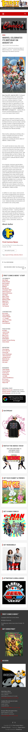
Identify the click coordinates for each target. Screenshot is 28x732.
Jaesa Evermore (6, 355)
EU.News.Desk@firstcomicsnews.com (9, 715)
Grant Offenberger (7, 354)
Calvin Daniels (5, 369)
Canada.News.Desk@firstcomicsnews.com (10, 707)
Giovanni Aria (5, 374)
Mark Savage (5, 298)
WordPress (19, 729)
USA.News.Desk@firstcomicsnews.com (9, 697)
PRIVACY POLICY (6, 727)
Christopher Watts (7, 290)
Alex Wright (5, 280)
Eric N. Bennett (6, 351)
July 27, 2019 (5, 45)
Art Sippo (4, 330)
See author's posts (9, 250)
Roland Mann (5, 338)
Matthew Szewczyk (7, 390)
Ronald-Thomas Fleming (8, 340)
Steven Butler (5, 342)
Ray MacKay (5, 337)
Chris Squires (5, 349)
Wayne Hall (5, 382)
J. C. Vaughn (5, 318)
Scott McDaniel (6, 323)
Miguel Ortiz (5, 301)
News (3, 35)
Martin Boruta (5, 359)
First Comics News (14, 45)
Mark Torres (5, 335)
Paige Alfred (5, 303)
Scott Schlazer (6, 381)
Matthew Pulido (6, 299)
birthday (11, 254)
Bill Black (4, 286)
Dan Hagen (5, 294)
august (7, 254)
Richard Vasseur (6, 391)
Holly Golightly (5, 315)
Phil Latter (4, 362)
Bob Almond (5, 288)
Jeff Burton (5, 333)
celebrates (16, 254)
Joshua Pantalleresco (7, 377)
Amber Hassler (6, 281)
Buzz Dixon (5, 313)
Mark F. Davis (5, 296)
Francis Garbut (6, 371)
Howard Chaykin (6, 316)
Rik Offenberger (6, 393)
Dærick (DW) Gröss (7, 293)
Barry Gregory (5, 283)
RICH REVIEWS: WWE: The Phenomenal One (14, 267)
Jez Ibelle (4, 376)
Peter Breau (5, 360)
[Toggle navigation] (3, 14)
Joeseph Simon (6, 357)
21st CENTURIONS (8, 262)
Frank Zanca (5, 372)
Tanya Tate (5, 304)
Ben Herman (5, 285)
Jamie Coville (5, 332)
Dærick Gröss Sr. (6, 291)
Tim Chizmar (5, 306)
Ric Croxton (5, 379)
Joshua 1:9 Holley (6, 320)
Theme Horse (21, 727)
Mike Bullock (5, 321)
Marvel (21, 254)
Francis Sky (5, 352)
